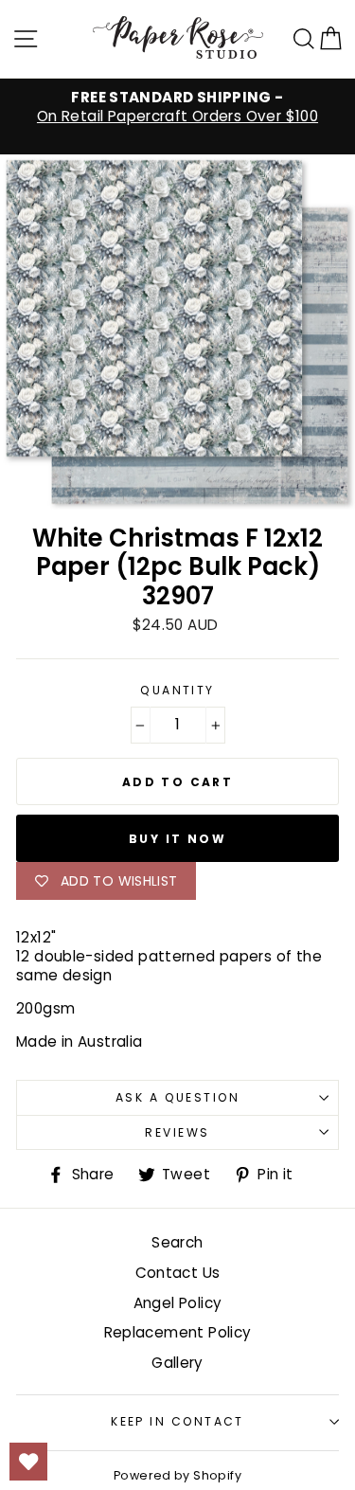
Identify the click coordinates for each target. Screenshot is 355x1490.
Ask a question (177, 1097)
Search (177, 1242)
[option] (177, 107)
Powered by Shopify (177, 1475)
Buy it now (177, 839)
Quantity (177, 690)
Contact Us (178, 1273)
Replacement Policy (178, 1332)
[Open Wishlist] (28, 1462)
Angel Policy (177, 1303)
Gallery (177, 1363)
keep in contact (177, 1421)
